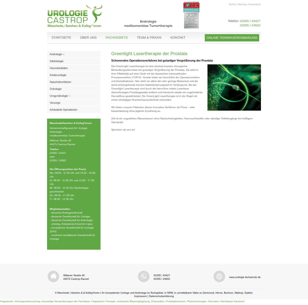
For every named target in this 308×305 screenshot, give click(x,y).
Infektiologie (56, 61)
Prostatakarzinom (176, 301)
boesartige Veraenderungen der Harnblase (66, 301)
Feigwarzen (6, 301)
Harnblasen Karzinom (232, 301)
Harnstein (213, 301)
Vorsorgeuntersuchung (27, 301)
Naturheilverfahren (60, 81)
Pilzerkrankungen (197, 301)
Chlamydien (157, 301)
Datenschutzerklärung (161, 296)
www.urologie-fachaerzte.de (245, 277)
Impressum (254, 4)
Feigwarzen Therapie (103, 301)
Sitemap (242, 4)
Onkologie (55, 88)
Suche (232, 4)
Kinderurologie (58, 74)
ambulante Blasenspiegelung (133, 301)
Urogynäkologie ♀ (60, 95)
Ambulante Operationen (63, 109)
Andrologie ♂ (57, 54)
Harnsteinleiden (59, 68)
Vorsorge (55, 102)
